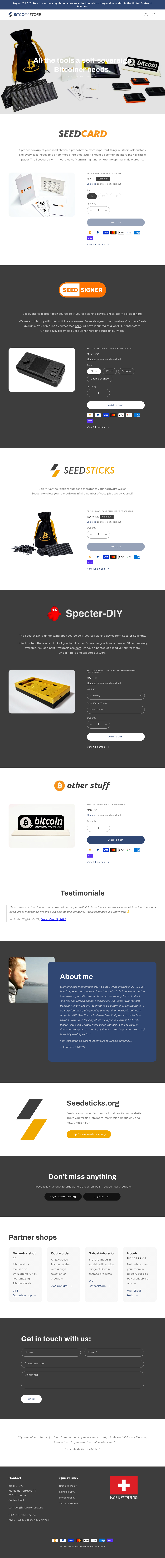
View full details (96, 244)
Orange (126, 371)
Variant (91, 689)
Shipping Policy (68, 1486)
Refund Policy (67, 1492)
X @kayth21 (102, 1196)
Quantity (91, 204)
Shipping (91, 184)
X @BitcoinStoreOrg (63, 1196)
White (109, 371)
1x (94, 197)
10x (117, 197)
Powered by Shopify (95, 1546)
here (139, 313)
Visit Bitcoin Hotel (134, 1293)
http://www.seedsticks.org (89, 1134)
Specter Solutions (133, 635)
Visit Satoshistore (97, 1284)
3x (105, 197)
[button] (153, 14)
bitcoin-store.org (76, 1546)
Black (94, 371)
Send (31, 1399)
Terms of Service (68, 1503)
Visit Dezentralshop (22, 1293)
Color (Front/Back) (97, 703)
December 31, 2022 (53, 919)
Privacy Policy (67, 1498)
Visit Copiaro (59, 1286)
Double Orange (100, 379)
